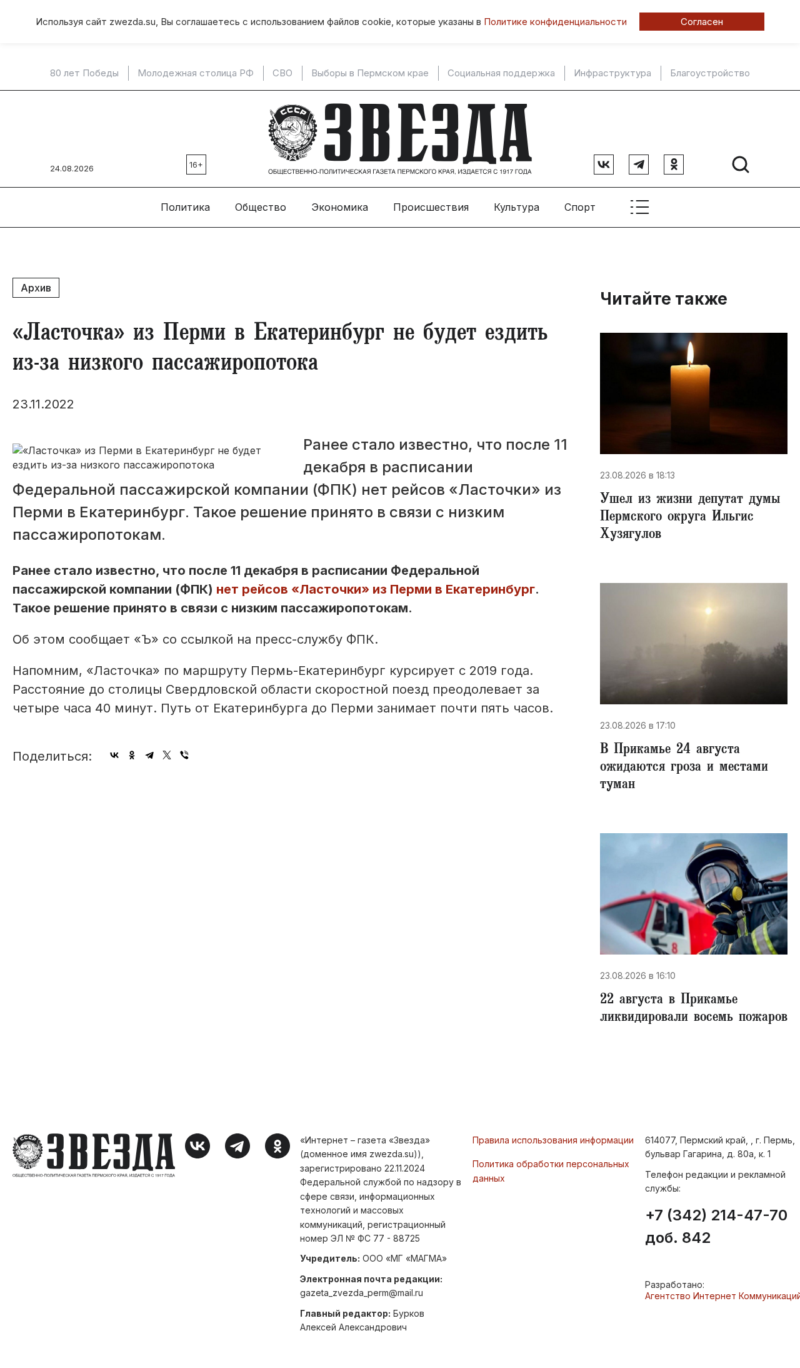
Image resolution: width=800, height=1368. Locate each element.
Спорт (580, 207)
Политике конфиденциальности (555, 22)
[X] (166, 755)
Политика (185, 207)
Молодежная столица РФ (196, 73)
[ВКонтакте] (114, 755)
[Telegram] (149, 755)
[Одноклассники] (131, 755)
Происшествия (431, 207)
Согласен (702, 22)
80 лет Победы (84, 73)
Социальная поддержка (501, 73)
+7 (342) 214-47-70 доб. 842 (716, 1227)
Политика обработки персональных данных (550, 1170)
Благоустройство (710, 73)
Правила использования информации (553, 1140)
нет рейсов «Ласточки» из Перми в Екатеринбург (375, 589)
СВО (282, 73)
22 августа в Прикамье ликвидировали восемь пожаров (694, 1009)
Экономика (339, 207)
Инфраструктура (612, 73)
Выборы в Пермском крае (370, 73)
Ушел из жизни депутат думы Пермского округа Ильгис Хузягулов (690, 518)
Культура (516, 207)
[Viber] (184, 755)
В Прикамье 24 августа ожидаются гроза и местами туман (684, 768)
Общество (260, 207)
